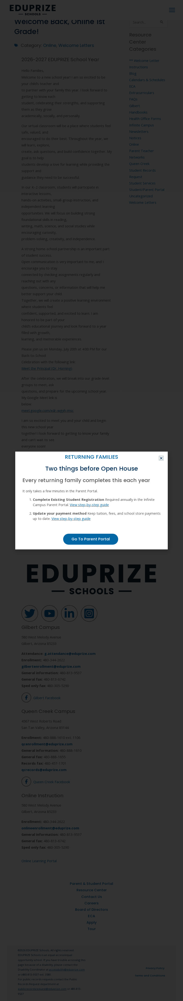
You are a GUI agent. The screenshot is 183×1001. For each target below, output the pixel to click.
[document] (91, 500)
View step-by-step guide (89, 504)
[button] (161, 458)
